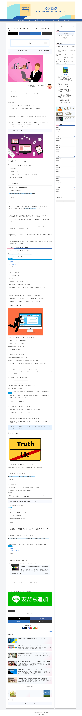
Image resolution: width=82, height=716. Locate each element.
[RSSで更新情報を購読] (36, 628)
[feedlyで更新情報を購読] (34, 628)
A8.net (11, 261)
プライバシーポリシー (44, 712)
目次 (64, 33)
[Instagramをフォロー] (29, 628)
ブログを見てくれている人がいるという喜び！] (64, 55)
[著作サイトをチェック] (23, 628)
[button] (47, 33)
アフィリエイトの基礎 (62, 38)
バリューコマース (13, 264)
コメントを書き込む (30, 703)
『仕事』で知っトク (12, 610)
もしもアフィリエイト (14, 262)
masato (65, 74)
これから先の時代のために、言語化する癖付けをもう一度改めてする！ (65, 62)
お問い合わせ (36, 712)
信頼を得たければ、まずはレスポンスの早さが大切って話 (65, 47)
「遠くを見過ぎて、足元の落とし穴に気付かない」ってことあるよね (65, 58)
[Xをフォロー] (26, 628)
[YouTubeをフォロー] (31, 628)
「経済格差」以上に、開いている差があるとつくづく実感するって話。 (65, 51)
